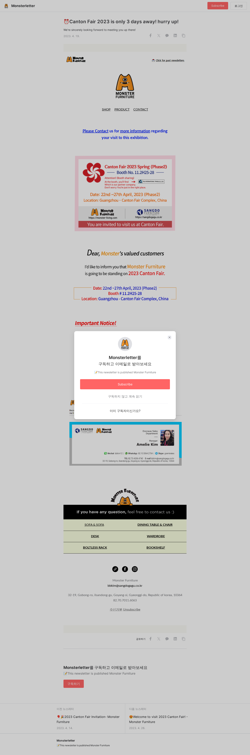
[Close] (169, 337)
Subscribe (125, 384)
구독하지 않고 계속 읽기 (125, 396)
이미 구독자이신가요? (125, 411)
